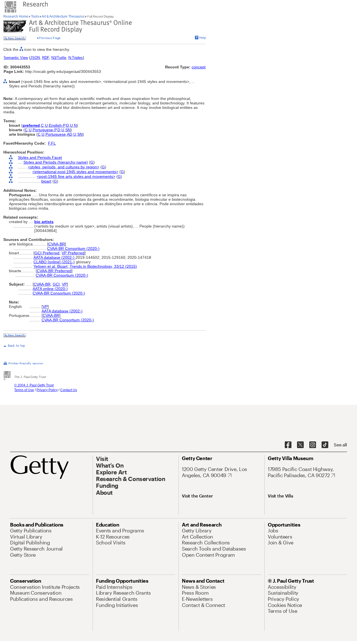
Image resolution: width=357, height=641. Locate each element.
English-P (57, 125)
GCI (56, 284)
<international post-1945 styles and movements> (75, 171)
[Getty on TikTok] (325, 445)
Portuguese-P (44, 130)
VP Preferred (73, 253)
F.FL (52, 143)
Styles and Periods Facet (40, 157)
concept (199, 67)
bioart (46, 181)
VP (64, 284)
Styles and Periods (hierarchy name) (55, 162)
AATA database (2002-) (54, 257)
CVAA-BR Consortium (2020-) (73, 248)
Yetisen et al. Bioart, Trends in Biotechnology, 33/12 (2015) (85, 266)
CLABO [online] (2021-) (54, 262)
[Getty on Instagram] (312, 445)
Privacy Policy (47, 390)
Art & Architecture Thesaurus (63, 16)
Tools (35, 16)
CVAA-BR (56, 244)
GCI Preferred (47, 253)
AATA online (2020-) (50, 288)
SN (68, 130)
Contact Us (68, 390)
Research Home (16, 16)
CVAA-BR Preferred (54, 271)
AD (69, 134)
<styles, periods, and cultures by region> (63, 167)
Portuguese (55, 134)
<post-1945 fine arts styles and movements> (76, 176)
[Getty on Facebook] (288, 445)
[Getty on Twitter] (300, 445)
